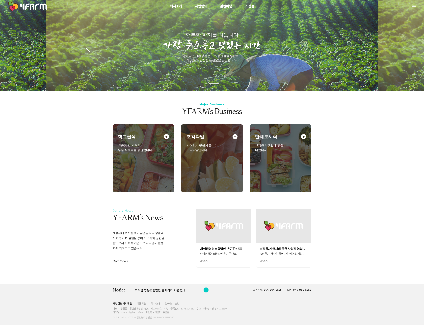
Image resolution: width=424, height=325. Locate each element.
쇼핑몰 (249, 5)
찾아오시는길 (172, 303)
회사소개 (176, 5)
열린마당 (226, 5)
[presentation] (88, 48)
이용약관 (141, 303)
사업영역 (201, 5)
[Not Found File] (223, 226)
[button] (206, 83)
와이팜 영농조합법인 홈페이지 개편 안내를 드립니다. (168, 290)
